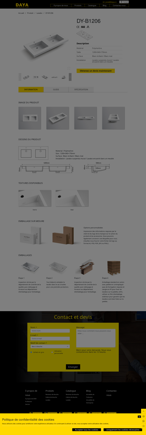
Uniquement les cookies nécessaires (122, 429)
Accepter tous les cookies (86, 429)
